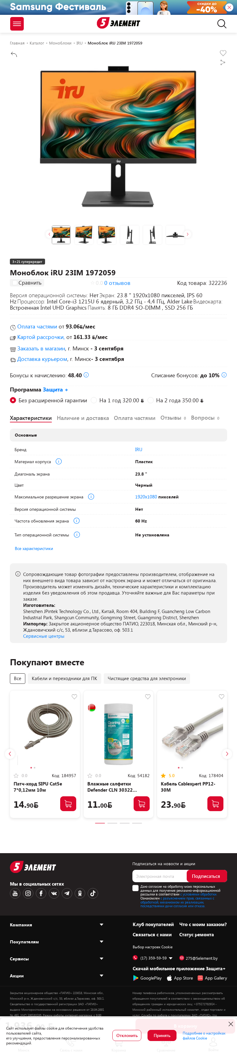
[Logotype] (118, 23)
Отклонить (127, 1035)
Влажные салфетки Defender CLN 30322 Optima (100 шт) (110, 790)
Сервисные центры (43, 636)
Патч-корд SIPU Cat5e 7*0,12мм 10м (38, 787)
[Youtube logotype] (15, 893)
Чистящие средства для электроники (147, 678)
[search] (220, 24)
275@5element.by (202, 958)
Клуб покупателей (153, 924)
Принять (162, 1035)
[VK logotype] (54, 893)
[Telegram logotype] (67, 893)
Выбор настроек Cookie (153, 946)
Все (17, 678)
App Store (183, 978)
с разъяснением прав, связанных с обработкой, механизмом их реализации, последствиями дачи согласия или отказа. (177, 902)
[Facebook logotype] (41, 893)
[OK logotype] (80, 893)
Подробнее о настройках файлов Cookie (204, 1035)
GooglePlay (151, 978)
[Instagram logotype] (28, 893)
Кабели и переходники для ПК (64, 678)
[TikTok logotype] (93, 893)
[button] (49, 234)
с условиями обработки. (198, 894)
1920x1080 (146, 496)
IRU (138, 449)
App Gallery (216, 978)
